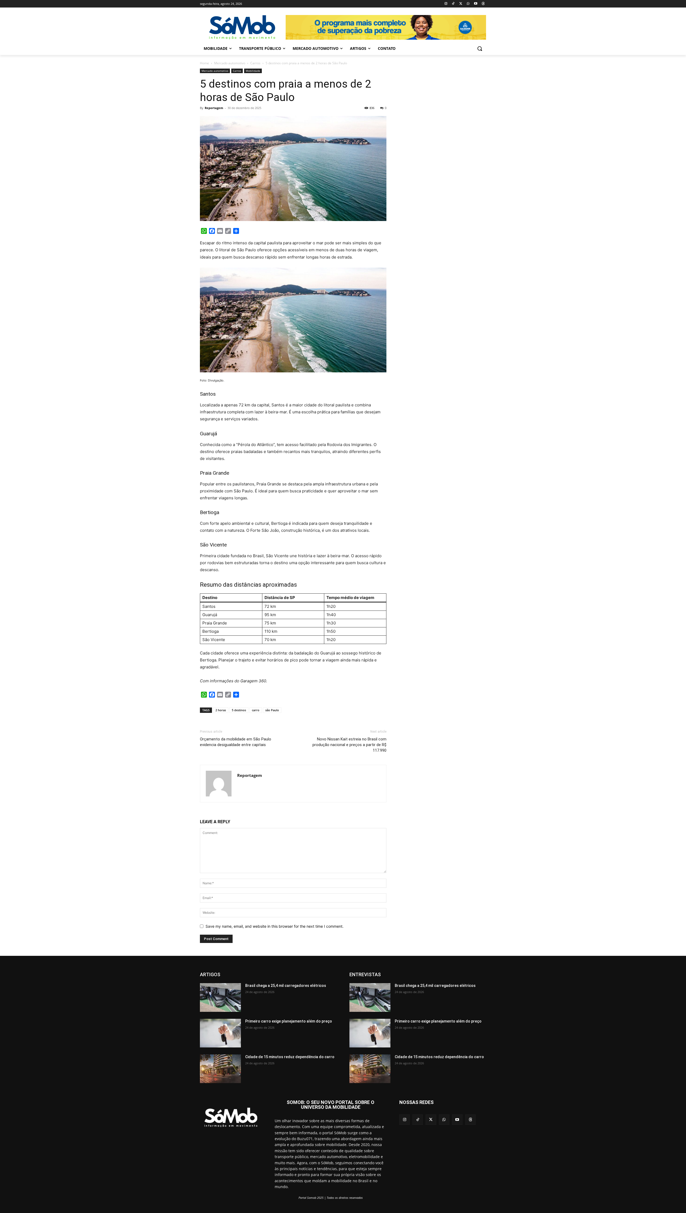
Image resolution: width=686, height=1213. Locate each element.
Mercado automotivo (229, 63)
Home (204, 63)
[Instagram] (446, 4)
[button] (479, 48)
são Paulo (272, 710)
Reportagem (214, 108)
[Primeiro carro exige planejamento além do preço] (220, 1033)
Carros (255, 63)
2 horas (220, 710)
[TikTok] (453, 4)
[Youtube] (475, 4)
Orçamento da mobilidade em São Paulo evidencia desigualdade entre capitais (235, 742)
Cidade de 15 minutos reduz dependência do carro (289, 1057)
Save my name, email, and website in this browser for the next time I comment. (275, 926)
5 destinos (239, 710)
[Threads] (483, 4)
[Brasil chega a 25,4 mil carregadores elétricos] (220, 997)
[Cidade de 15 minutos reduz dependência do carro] (220, 1068)
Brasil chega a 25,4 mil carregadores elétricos (285, 985)
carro (255, 710)
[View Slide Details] (386, 27)
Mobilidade (253, 71)
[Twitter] (461, 4)
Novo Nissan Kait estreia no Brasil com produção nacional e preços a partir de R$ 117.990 (349, 745)
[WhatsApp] (468, 4)
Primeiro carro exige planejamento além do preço (288, 1021)
